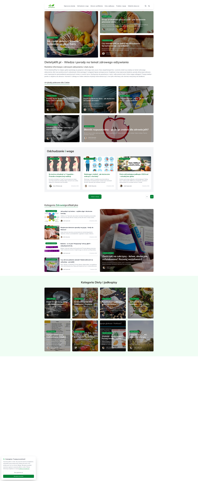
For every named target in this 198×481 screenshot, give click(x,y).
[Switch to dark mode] (149, 6)
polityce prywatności (24, 468)
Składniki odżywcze (133, 6)
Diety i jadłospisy (109, 6)
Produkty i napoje (121, 6)
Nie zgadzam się (18, 472)
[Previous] (147, 196)
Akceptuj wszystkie (18, 476)
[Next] (152, 196)
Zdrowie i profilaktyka (96, 6)
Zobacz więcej (95, 196)
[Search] (145, 6)
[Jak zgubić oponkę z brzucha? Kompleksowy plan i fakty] (71, 34)
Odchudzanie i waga (83, 6)
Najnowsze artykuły (69, 6)
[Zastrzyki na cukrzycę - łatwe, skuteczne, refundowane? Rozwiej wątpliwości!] (127, 240)
